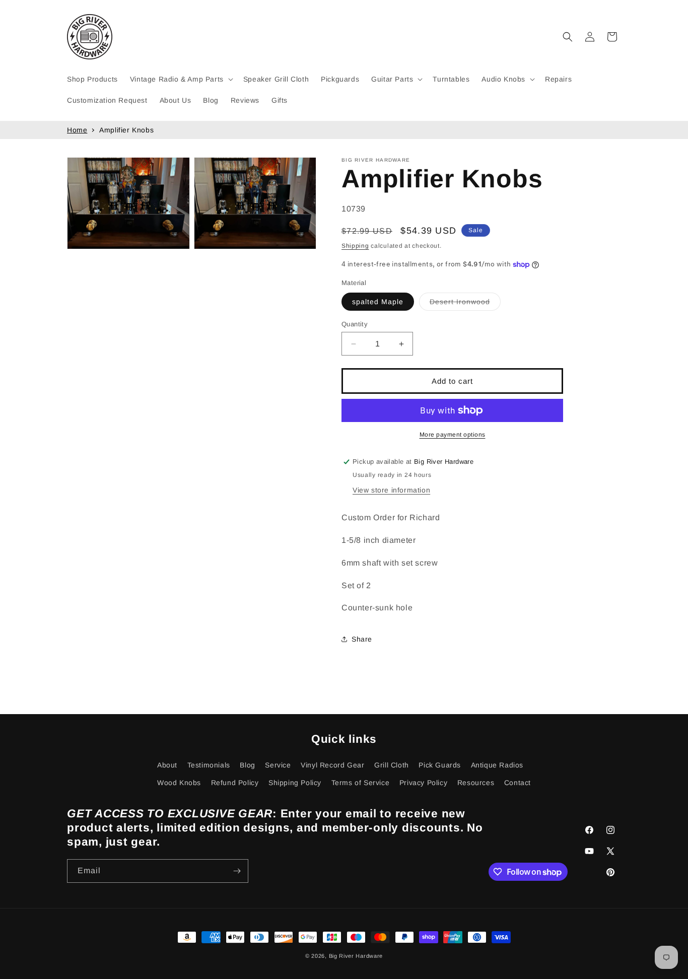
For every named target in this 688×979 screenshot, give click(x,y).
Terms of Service (360, 783)
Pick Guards (440, 765)
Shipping (355, 245)
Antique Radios (497, 765)
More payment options (453, 434)
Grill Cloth (391, 765)
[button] (180, 79)
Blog (247, 765)
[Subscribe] (237, 871)
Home (77, 130)
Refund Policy (235, 783)
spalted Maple (377, 302)
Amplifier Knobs (126, 130)
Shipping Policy (294, 783)
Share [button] (362, 639)
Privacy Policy (423, 783)
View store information (391, 490)
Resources (475, 783)
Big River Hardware (356, 956)
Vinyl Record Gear (332, 765)
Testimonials (208, 765)
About (167, 765)
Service (278, 765)
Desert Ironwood (465, 304)
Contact (517, 783)
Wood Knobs (179, 783)
